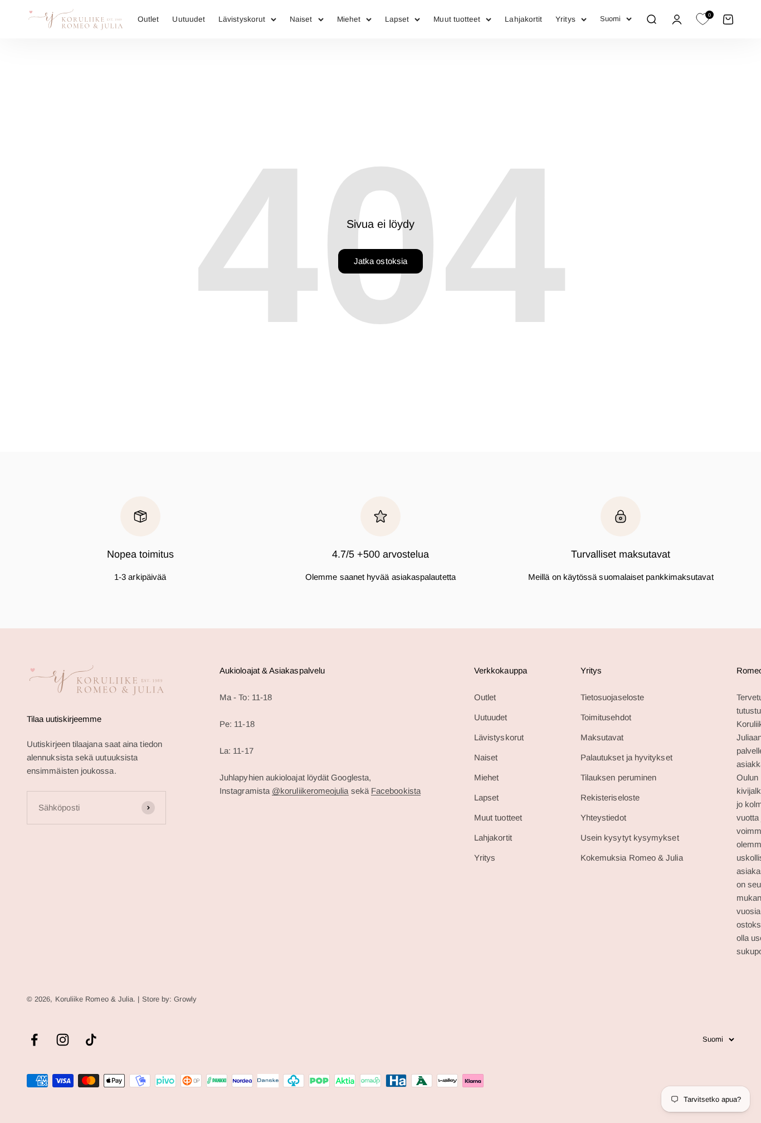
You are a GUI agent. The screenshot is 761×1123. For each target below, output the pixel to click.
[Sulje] (729, 676)
